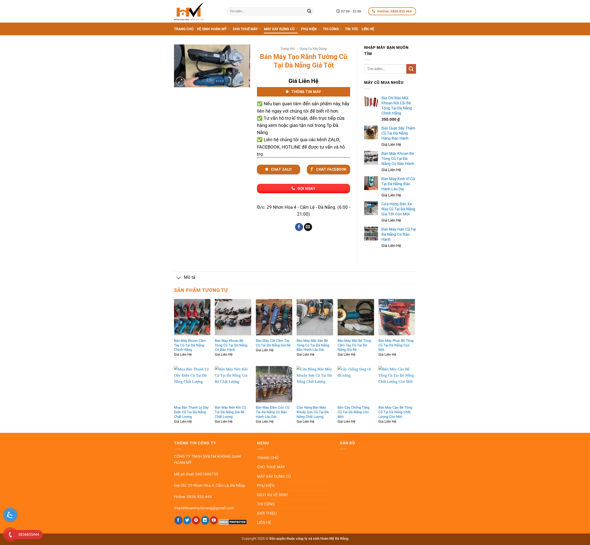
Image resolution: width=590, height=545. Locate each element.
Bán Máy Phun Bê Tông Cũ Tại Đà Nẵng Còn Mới (395, 345)
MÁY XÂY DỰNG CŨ (279, 29)
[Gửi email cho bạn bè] (308, 227)
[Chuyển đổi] (179, 278)
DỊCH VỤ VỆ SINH (272, 494)
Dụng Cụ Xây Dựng (313, 49)
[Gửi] (309, 11)
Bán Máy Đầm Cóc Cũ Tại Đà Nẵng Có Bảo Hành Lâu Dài (272, 412)
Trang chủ (287, 49)
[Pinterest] (196, 520)
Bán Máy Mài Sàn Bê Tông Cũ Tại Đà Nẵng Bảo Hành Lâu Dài (313, 345)
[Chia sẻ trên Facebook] (299, 227)
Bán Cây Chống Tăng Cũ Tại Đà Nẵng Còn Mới (353, 412)
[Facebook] (178, 520)
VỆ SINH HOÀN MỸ (212, 29)
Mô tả (189, 277)
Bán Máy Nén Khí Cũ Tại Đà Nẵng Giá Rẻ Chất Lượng (230, 412)
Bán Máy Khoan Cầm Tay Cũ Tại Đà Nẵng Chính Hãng (190, 345)
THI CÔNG (331, 29)
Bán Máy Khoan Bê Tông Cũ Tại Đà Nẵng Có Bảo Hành (231, 345)
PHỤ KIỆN (309, 29)
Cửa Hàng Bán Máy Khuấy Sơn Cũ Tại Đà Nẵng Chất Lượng (313, 412)
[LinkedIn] (205, 520)
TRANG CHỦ (184, 29)
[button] (180, 81)
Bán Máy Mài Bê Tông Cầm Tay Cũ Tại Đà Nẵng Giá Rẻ (354, 345)
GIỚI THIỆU (267, 513)
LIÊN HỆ (368, 29)
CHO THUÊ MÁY (245, 29)
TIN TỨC (351, 29)
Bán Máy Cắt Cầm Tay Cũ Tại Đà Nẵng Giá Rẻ (273, 343)
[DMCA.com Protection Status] (233, 521)
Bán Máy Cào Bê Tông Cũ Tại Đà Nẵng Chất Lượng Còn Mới (395, 412)
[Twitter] (187, 520)
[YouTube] (214, 520)
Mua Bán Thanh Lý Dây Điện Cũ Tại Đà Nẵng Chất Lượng (191, 412)
